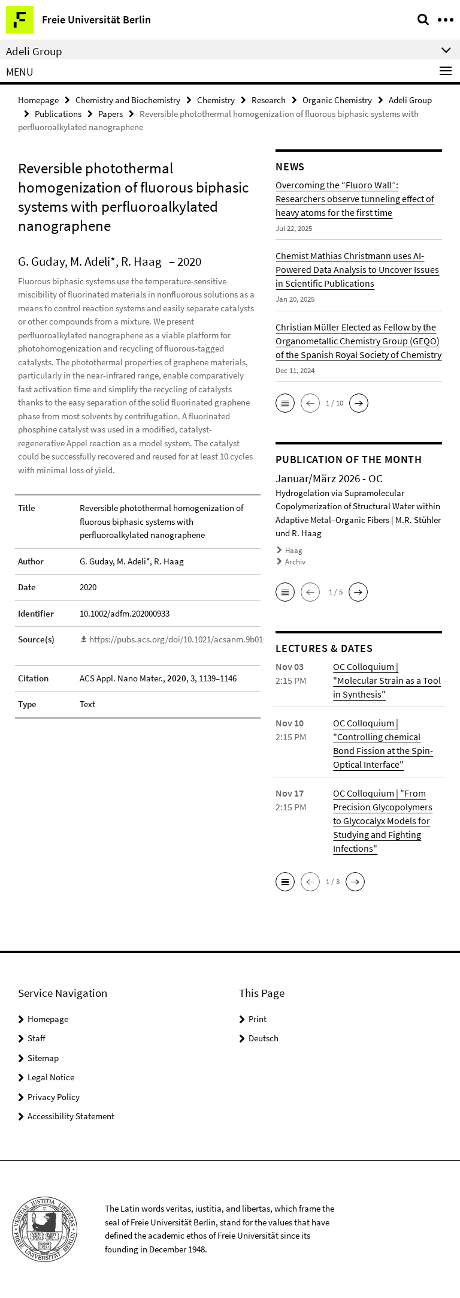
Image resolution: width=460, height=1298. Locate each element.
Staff (37, 1038)
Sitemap (43, 1057)
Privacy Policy (54, 1096)
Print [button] (258, 1018)
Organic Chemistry (337, 100)
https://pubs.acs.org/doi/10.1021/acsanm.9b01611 (182, 639)
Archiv (295, 562)
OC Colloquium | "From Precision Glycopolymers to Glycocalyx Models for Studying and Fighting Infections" (382, 820)
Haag (293, 550)
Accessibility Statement (71, 1116)
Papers (110, 113)
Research (269, 100)
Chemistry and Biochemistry (127, 100)
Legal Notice (51, 1077)
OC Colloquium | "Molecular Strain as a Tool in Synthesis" (387, 680)
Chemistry (216, 100)
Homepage (38, 100)
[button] (285, 403)
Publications (58, 113)
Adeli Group (410, 100)
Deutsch (264, 1038)
